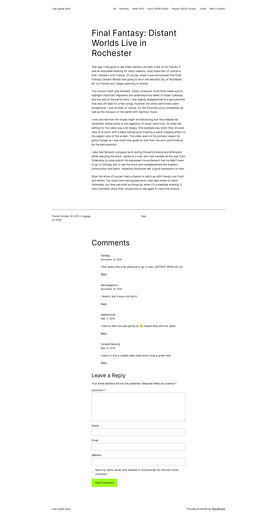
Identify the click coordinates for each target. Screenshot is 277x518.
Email (95, 440)
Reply (104, 274)
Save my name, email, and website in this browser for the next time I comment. (137, 472)
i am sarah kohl (61, 8)
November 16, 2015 (111, 288)
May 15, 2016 (108, 348)
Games (86, 216)
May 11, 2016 (108, 318)
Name (95, 425)
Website (96, 455)
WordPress (218, 508)
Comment (99, 390)
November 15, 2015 (111, 259)
